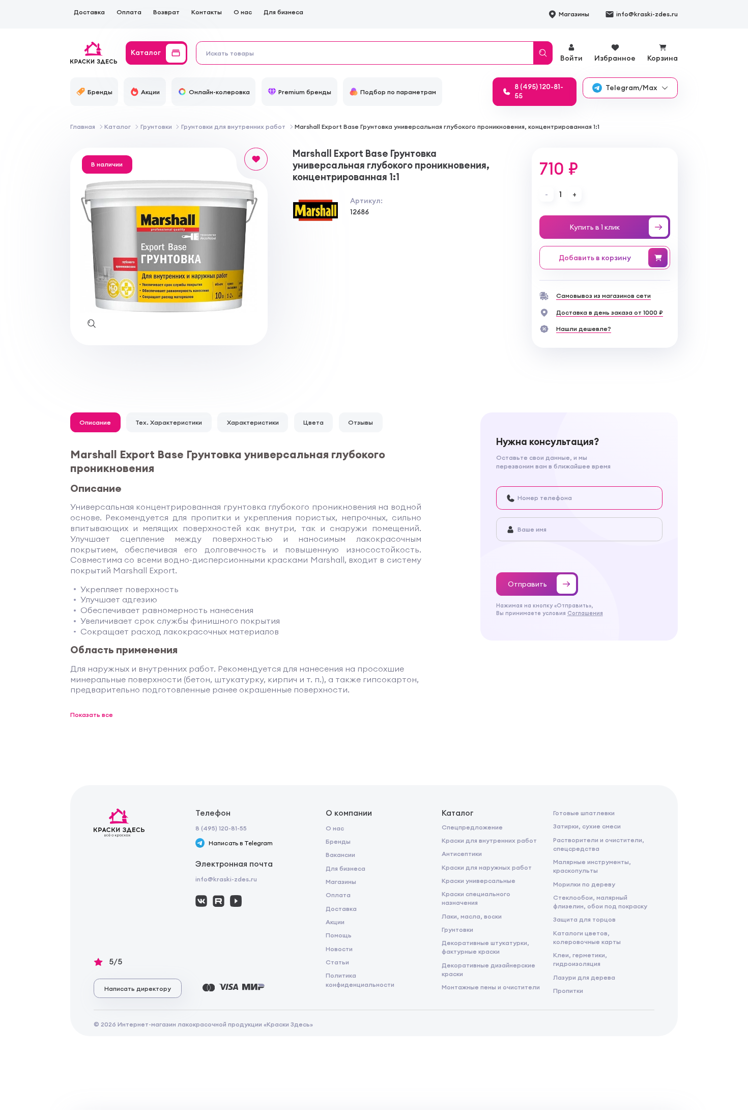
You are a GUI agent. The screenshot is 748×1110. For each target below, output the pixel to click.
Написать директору (137, 988)
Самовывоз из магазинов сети (603, 295)
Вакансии (340, 854)
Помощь (339, 935)
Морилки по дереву (584, 884)
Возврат (166, 12)
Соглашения (585, 613)
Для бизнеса (283, 12)
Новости (339, 949)
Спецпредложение (472, 827)
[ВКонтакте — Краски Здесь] (201, 901)
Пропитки (568, 990)
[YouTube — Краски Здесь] (236, 901)
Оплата (129, 12)
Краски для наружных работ (487, 867)
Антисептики (462, 853)
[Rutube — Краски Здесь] (218, 901)
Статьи (337, 962)
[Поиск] (543, 53)
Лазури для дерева (584, 977)
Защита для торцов (584, 919)
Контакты (206, 12)
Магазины (341, 881)
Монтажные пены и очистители (491, 987)
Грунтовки (457, 929)
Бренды (338, 841)
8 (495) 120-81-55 (221, 828)
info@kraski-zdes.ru (226, 879)
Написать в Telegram (241, 843)
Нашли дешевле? (583, 328)
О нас (243, 12)
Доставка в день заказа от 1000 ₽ (609, 312)
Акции (335, 922)
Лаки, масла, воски (472, 916)
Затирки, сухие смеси (587, 826)
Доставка (89, 12)
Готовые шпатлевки (584, 813)
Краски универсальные (478, 880)
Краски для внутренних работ (489, 840)
